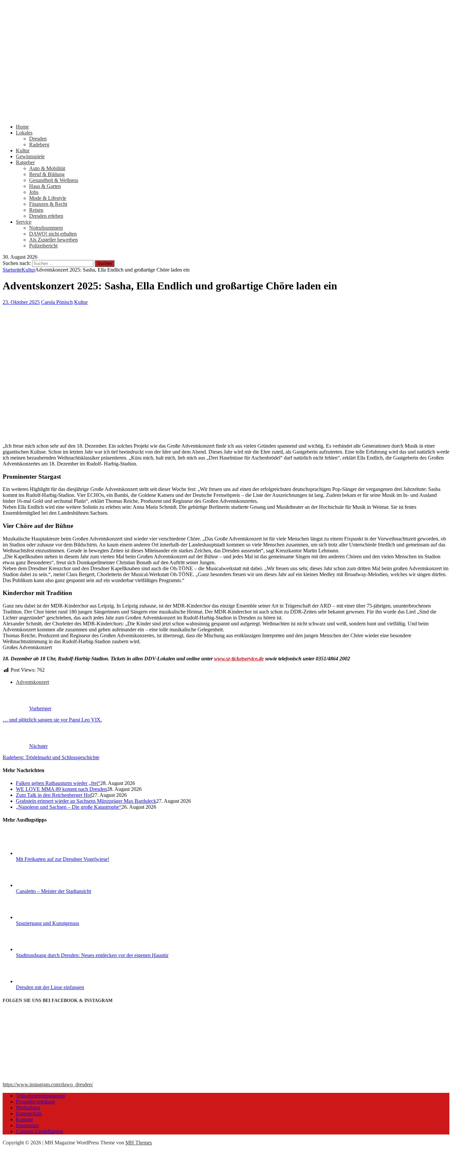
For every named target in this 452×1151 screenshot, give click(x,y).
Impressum (27, 1125)
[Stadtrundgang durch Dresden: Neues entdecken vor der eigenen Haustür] (41, 949)
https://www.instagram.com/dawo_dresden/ (48, 1084)
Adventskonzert (32, 682)
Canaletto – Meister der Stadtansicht (53, 891)
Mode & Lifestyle (47, 198)
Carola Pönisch (57, 302)
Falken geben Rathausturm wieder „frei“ (58, 783)
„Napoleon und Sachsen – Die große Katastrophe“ (68, 807)
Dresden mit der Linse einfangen (50, 987)
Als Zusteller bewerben (53, 239)
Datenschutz (29, 1113)
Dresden (38, 138)
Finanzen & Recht (48, 204)
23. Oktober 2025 (21, 302)
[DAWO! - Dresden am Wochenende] (226, 115)
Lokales (24, 132)
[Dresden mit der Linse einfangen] (41, 981)
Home (22, 127)
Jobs (33, 192)
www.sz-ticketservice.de (239, 658)
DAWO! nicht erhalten (53, 234)
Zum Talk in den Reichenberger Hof (54, 795)
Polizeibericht (43, 245)
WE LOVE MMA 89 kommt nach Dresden (61, 789)
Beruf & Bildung (47, 174)
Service (23, 222)
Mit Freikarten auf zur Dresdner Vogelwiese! (62, 859)
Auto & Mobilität (47, 168)
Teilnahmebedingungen (40, 1095)
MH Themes (138, 1142)
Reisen (36, 210)
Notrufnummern (46, 228)
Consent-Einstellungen (39, 1131)
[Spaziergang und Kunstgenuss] (41, 917)
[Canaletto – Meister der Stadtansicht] (41, 885)
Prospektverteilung (35, 1101)
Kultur (22, 150)
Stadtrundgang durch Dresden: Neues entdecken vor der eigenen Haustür (92, 955)
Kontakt (24, 1119)
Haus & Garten (45, 186)
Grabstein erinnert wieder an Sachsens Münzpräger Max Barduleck (86, 801)
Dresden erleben (46, 216)
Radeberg (39, 144)
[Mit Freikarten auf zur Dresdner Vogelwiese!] (41, 853)
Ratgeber (25, 162)
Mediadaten (28, 1107)
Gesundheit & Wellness (53, 180)
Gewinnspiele (30, 156)
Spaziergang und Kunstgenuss (47, 923)
